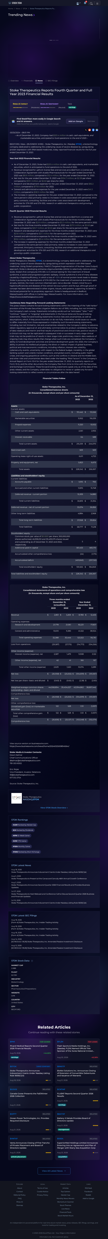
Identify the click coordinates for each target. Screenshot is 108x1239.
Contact (19, 1192)
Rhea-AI (19, 1202)
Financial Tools (65, 1212)
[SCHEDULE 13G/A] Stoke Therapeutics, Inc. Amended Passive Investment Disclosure (46, 942)
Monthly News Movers (65, 1198)
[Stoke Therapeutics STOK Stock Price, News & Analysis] (16, 798)
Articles (65, 1188)
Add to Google (88, 1198)
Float (14, 972)
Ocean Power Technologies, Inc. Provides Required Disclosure (29, 1119)
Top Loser (92, 1042)
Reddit (88, 1195)
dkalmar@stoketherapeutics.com (25, 760)
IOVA (58, 28)
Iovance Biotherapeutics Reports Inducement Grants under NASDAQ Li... (77, 33)
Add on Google (75, 121)
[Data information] (32, 961)
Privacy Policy (42, 1195)
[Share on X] (85, 130)
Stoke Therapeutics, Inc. (56, 144)
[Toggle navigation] (97, 3)
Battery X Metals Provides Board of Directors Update (73, 1119)
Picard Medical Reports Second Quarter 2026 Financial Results (29, 1047)
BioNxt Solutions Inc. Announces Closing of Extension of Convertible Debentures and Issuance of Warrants (76, 1073)
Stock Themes (65, 1205)
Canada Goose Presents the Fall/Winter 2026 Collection (29, 1094)
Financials (28, 81)
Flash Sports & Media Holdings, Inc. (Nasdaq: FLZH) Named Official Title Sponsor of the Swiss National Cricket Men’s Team (75, 1048)
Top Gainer (45, 1042)
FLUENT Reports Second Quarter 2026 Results (75, 1094)
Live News (66, 1209)
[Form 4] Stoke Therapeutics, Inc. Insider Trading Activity (34, 922)
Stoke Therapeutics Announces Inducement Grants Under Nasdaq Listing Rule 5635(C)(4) (48, 872)
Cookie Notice (42, 1192)
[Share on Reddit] (89, 130)
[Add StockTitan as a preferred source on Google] (96, 130)
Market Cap (17, 965)
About (19, 1188)
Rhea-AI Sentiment (49, 104)
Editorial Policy (20, 1195)
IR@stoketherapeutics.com (22, 775)
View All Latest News (52, 1171)
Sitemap (19, 1205)
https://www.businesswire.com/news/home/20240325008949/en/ (39, 746)
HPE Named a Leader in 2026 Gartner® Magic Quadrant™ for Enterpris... (30, 33)
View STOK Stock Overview (54, 808)
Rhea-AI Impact (20, 104)
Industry (15, 979)
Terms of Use (42, 1188)
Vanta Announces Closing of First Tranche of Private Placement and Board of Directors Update (30, 1145)
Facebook (88, 1192)
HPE (11, 28)
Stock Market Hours (65, 1216)
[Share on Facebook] (93, 130)
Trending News (20, 15)
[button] (78, 3)
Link (13, 996)
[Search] (91, 3)
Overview (15, 81)
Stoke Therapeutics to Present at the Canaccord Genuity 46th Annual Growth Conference (49, 879)
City (13, 1007)
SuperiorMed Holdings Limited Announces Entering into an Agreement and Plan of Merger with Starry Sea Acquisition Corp (77, 1145)
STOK (78, 144)
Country (15, 1000)
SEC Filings (53, 81)
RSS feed (88, 1188)
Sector (14, 986)
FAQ (19, 1198)
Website (15, 993)
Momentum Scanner (65, 1202)
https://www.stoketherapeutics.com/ (26, 297)
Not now (91, 121)
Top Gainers (65, 1192)
